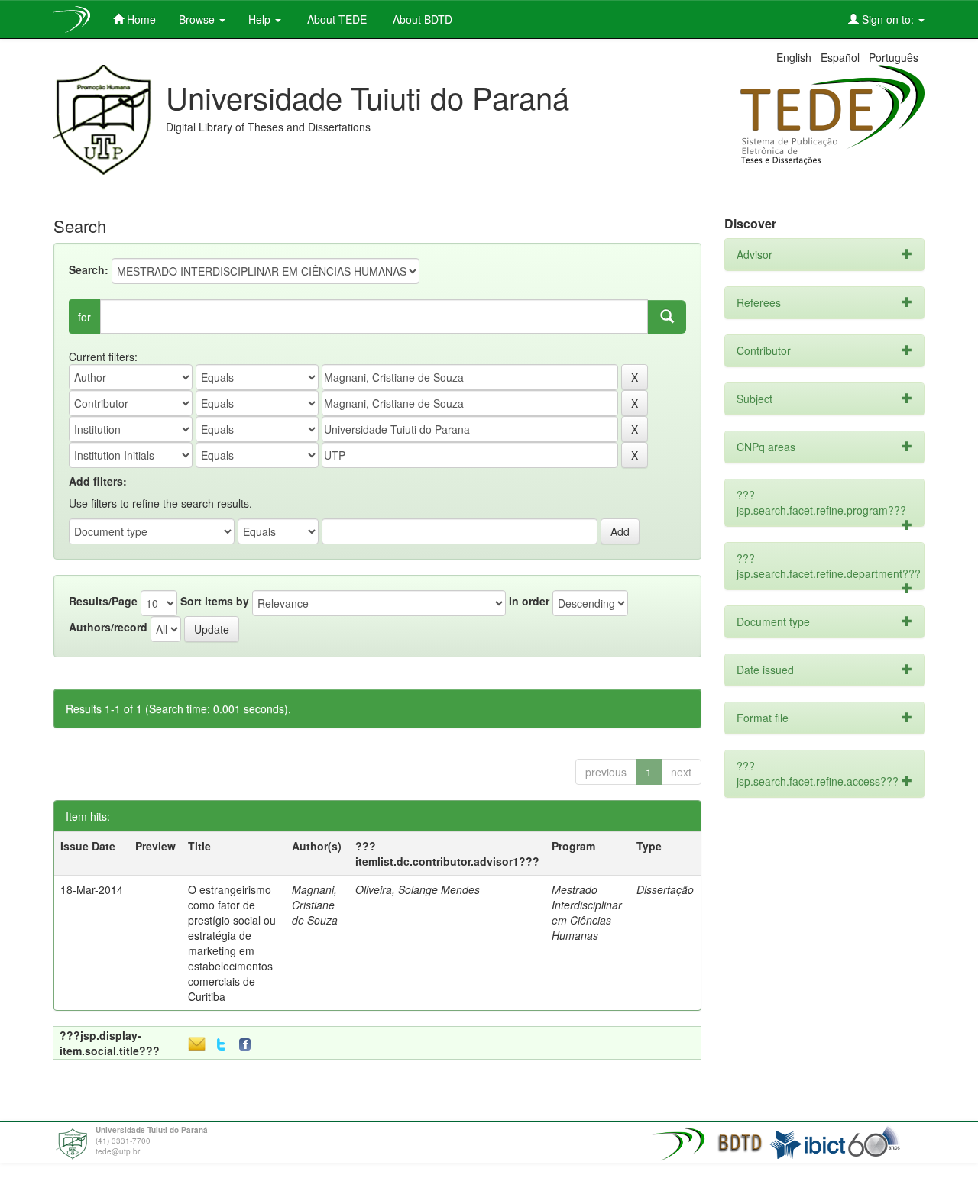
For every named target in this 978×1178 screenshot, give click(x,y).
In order (529, 600)
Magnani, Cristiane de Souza (315, 905)
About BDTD (421, 19)
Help (261, 19)
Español (840, 57)
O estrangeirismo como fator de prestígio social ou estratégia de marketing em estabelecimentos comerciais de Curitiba (232, 943)
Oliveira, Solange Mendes (417, 889)
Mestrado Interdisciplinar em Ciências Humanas (587, 912)
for (84, 316)
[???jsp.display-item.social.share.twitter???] (221, 1045)
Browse (198, 19)
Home (140, 19)
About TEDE (335, 19)
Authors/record (108, 626)
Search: (88, 269)
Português (893, 57)
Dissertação (665, 889)
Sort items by (214, 600)
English (793, 57)
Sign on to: (888, 19)
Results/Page (103, 600)
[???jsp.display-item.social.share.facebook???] (248, 1045)
